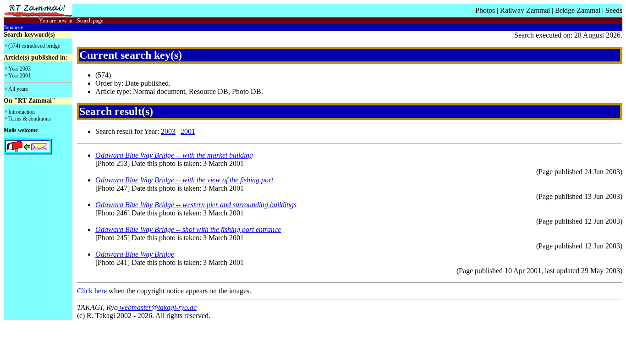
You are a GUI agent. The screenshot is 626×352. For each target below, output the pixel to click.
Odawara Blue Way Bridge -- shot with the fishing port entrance (188, 229)
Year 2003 (19, 69)
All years (18, 89)
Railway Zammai (525, 10)
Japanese (13, 27)
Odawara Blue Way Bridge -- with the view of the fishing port (184, 180)
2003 (168, 131)
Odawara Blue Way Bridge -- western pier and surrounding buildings (196, 205)
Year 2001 (19, 75)
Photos (485, 10)
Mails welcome (21, 130)
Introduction (21, 112)
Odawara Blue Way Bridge (134, 254)
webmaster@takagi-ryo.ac (157, 307)
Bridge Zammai (577, 10)
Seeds (613, 10)
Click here (92, 291)
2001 (188, 131)
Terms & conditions (29, 119)
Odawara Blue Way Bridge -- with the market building (174, 155)
